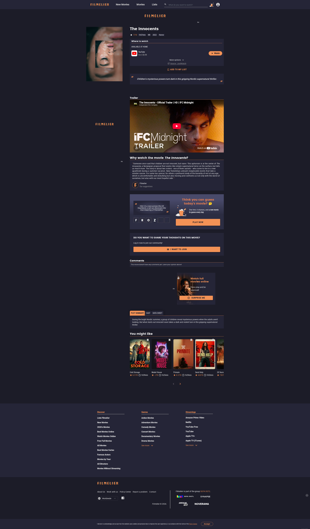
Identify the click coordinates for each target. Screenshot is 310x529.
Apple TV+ (190, 436)
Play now (198, 222)
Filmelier (143, 183)
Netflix (188, 422)
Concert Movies (148, 432)
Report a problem (140, 491)
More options (175, 60)
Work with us (112, 491)
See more (145, 445)
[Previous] (173, 384)
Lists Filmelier (103, 418)
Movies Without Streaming (108, 468)
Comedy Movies (148, 427)
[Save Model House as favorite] (169, 340)
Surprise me (198, 298)
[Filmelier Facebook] (123, 498)
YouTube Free (192, 427)
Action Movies (147, 418)
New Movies (102, 422)
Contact (152, 491)
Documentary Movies (150, 436)
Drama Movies (147, 441)
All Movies (101, 445)
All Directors (102, 464)
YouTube (190, 431)
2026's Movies (103, 427)
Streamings (191, 412)
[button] (115, 498)
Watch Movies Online (106, 436)
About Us (101, 491)
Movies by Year (104, 459)
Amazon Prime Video (195, 418)
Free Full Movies (104, 441)
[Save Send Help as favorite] (213, 340)
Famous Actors (104, 455)
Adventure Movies (149, 422)
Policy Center (193, 524)
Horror (161, 35)
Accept (207, 524)
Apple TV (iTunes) (194, 441)
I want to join (178, 249)
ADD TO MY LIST (178, 69)
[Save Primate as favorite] (191, 340)
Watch (217, 53)
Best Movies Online (105, 432)
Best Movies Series (105, 450)
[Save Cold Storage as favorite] (147, 340)
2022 (155, 35)
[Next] (180, 384)
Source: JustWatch (178, 63)
